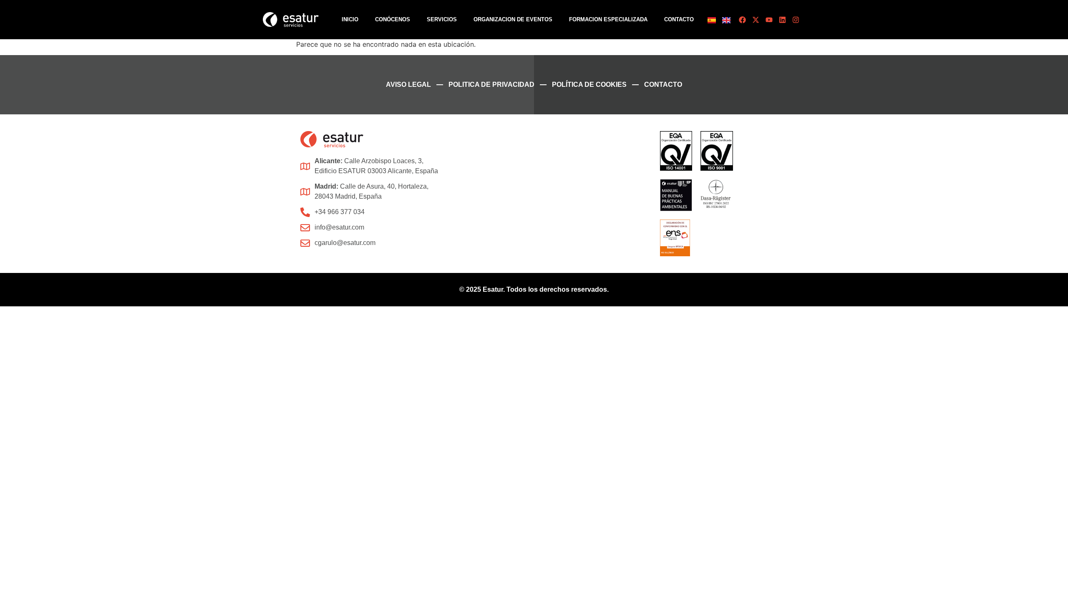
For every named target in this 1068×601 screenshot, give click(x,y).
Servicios (442, 19)
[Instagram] (795, 19)
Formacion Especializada (608, 19)
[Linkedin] (782, 19)
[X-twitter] (755, 19)
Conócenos (392, 19)
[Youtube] (769, 19)
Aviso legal (408, 84)
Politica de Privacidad (491, 84)
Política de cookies (589, 84)
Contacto (679, 19)
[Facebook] (742, 19)
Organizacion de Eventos (513, 19)
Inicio (350, 19)
